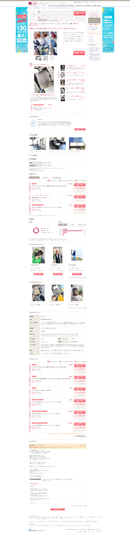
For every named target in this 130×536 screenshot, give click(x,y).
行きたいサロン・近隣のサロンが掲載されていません (94, 49)
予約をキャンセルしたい (93, 56)
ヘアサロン (44, 5)
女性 (63, 224)
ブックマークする (80, 18)
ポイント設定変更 (92, 29)
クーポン (90, 38)
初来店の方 (45, 177)
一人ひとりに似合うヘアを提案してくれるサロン (42, 518)
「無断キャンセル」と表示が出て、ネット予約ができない (94, 59)
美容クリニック (97, 5)
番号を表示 (43, 316)
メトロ (30, 525)
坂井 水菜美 (35, 265)
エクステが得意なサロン (68, 517)
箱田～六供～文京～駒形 (46, 517)
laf (38, 12)
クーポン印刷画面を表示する (80, 436)
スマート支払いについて (93, 47)
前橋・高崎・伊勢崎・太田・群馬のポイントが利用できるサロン (72, 521)
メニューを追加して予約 (80, 209)
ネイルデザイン (92, 41)
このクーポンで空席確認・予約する (79, 185)
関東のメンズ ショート (43, 521)
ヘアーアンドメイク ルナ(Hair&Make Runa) (56, 525)
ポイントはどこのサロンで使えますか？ (94, 52)
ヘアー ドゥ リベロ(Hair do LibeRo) (85, 525)
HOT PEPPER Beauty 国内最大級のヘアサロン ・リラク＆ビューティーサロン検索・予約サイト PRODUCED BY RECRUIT (33, 4)
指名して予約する (38, 274)
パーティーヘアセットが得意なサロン (59, 518)
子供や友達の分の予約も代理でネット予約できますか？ (94, 55)
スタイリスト (91, 36)
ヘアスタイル (53, 5)
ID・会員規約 (80, 531)
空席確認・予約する (80, 13)
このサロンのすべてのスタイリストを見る (77, 277)
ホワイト (32, 302)
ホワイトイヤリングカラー (74, 302)
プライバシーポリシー (91, 531)
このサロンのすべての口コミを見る (79, 505)
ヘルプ (99, 2)
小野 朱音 (54, 265)
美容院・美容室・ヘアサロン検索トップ (82, 2)
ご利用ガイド (99, 531)
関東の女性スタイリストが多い (54, 521)
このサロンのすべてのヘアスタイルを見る (77, 308)
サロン (90, 35)
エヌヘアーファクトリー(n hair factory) (71, 525)
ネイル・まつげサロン (61, 5)
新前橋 (61, 517)
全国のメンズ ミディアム (33, 521)
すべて (34, 177)
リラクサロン (79, 5)
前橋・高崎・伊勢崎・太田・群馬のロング (92, 521)
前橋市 (57, 517)
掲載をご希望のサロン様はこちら (94, 529)
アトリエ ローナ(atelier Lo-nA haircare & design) (40, 525)
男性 (72, 224)
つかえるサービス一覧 (93, 28)
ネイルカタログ (70, 5)
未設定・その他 (82, 224)
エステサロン (88, 5)
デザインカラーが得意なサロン (79, 517)
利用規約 (85, 531)
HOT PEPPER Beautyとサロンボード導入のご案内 (76, 529)
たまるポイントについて (93, 26)
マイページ (94, 2)
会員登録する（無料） (94, 16)
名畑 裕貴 (73, 265)
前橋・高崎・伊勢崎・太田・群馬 (34, 517)
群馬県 (53, 517)
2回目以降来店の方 (57, 177)
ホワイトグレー (52, 302)
